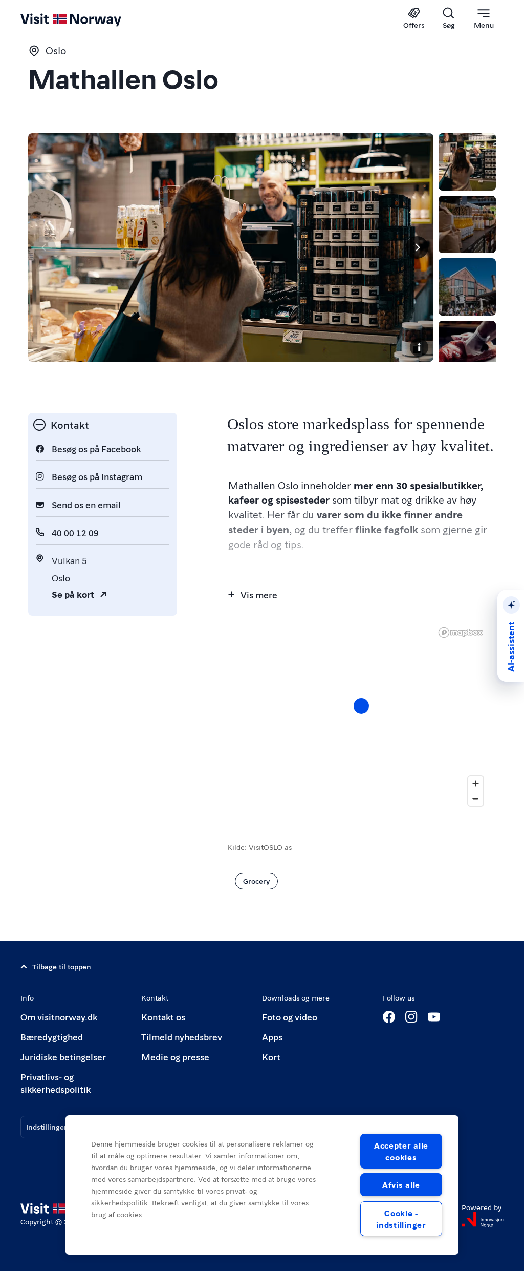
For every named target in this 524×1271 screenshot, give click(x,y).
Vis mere (259, 594)
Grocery (256, 880)
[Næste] (417, 247)
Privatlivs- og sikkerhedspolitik (55, 1083)
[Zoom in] (475, 783)
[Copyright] (419, 347)
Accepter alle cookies (401, 1151)
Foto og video (289, 1017)
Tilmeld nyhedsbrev (181, 1037)
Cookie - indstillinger (401, 1218)
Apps (272, 1037)
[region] (361, 716)
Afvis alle (401, 1184)
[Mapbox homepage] (460, 632)
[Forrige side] (44, 247)
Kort (271, 1056)
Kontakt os (163, 1017)
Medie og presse (175, 1056)
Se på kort (73, 594)
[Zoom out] (475, 798)
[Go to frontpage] (85, 19)
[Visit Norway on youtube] (434, 1017)
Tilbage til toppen (61, 966)
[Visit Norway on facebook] (389, 1017)
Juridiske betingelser (63, 1056)
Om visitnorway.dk (58, 1017)
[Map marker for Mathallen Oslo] (361, 706)
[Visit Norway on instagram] (411, 1017)
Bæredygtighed (51, 1037)
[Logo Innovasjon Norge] (483, 1219)
